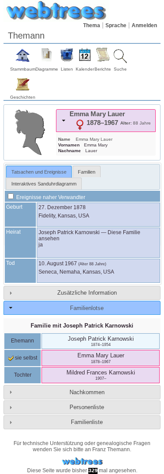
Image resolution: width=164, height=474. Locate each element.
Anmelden (144, 25)
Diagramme (46, 69)
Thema (91, 25)
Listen (67, 69)
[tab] (106, 120)
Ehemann (22, 341)
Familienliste (87, 422)
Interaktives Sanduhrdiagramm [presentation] (44, 183)
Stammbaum (22, 69)
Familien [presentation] (86, 172)
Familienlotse (87, 308)
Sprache (115, 25)
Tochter (22, 375)
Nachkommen (87, 392)
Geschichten (22, 97)
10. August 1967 (57, 263)
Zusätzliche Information (87, 292)
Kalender (85, 69)
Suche (120, 69)
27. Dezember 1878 (62, 207)
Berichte (102, 69)
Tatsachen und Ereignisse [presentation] (38, 172)
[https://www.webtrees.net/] (82, 461)
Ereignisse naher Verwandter (50, 197)
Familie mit (82, 325)
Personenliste (87, 407)
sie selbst (25, 358)
